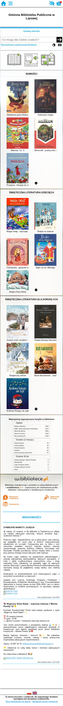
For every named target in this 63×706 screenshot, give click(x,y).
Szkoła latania (19, 443)
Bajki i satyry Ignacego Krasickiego (26, 428)
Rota (16, 469)
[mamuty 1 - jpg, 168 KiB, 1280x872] (10, 593)
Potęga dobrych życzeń (22, 467)
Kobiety (16, 450)
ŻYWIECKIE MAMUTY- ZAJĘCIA (19, 527)
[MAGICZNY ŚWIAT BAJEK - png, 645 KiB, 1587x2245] (18, 658)
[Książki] (15, 67)
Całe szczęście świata (21, 464)
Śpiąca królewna (19, 426)
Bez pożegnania (19, 436)
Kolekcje (33, 44)
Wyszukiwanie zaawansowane (15, 44)
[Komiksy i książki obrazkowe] (48, 67)
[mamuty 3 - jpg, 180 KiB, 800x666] (10, 591)
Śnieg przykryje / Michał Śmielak (25, 460)
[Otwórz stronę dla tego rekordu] (18, 97)
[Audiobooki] (31, 67)
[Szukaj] (59, 39)
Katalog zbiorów (31, 31)
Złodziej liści (18, 462)
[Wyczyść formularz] (54, 45)
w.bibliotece (14, 487)
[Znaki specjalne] (59, 45)
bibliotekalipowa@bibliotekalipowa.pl (38, 644)
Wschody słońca (19, 431)
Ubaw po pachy (19, 433)
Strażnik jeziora (19, 448)
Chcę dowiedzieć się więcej (18, 701)
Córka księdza (19, 445)
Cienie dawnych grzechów (23, 452)
